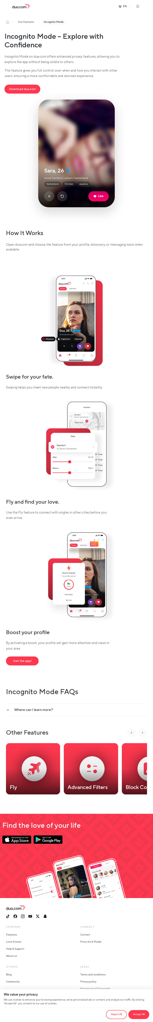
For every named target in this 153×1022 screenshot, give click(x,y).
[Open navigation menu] (137, 6)
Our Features (26, 22)
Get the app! (22, 661)
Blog (9, 974)
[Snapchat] (45, 916)
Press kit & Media (90, 942)
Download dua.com (22, 89)
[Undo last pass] (62, 196)
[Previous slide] (131, 732)
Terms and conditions (93, 974)
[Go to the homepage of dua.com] (21, 6)
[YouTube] (30, 916)
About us (11, 956)
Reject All (116, 1014)
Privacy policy (88, 981)
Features (11, 934)
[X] (38, 916)
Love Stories (13, 942)
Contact (85, 934)
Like (101, 196)
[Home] (7, 22)
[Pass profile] (49, 196)
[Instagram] (23, 916)
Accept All (139, 1014)
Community (13, 981)
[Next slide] (142, 732)
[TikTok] (8, 916)
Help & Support (15, 949)
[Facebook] (15, 916)
